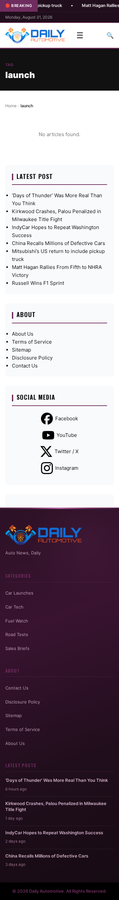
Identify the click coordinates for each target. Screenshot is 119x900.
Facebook (66, 418)
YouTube (67, 435)
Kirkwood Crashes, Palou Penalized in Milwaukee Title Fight (55, 806)
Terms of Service (32, 342)
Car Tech (14, 607)
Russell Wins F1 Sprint (38, 283)
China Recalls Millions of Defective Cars (58, 243)
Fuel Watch (16, 620)
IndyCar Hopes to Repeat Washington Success (54, 832)
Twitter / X (67, 451)
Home (11, 105)
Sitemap (21, 350)
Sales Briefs (17, 648)
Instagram (66, 468)
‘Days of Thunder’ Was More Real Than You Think (56, 780)
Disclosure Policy (32, 358)
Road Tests (16, 634)
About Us (22, 334)
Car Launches (19, 593)
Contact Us (25, 366)
